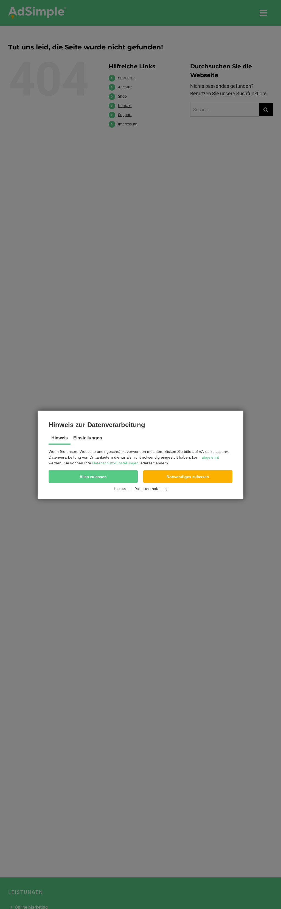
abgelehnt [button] (210, 457)
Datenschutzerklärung (150, 489)
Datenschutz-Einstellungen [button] (115, 463)
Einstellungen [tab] (87, 438)
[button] (93, 476)
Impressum (122, 489)
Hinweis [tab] (59, 438)
